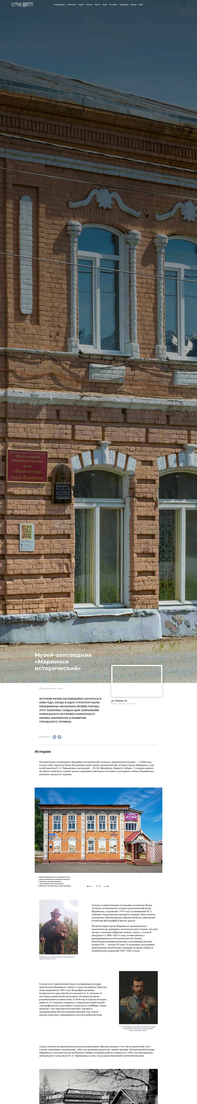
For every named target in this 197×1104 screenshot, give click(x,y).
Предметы (124, 4)
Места (97, 4)
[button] (90, 886)
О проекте (71, 4)
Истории (113, 4)
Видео (134, 4)
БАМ (141, 4)
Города (89, 4)
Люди (104, 4)
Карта (81, 4)
